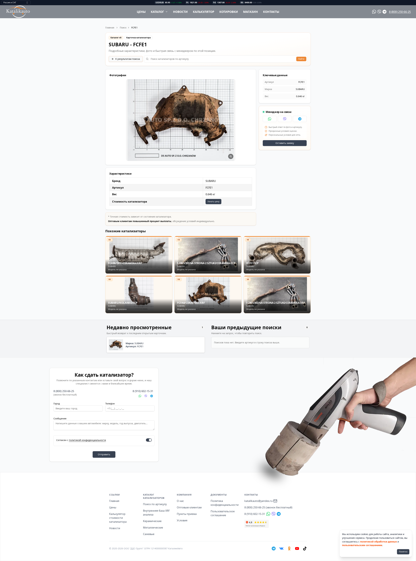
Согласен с (81, 440)
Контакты (271, 12)
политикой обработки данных (378, 541)
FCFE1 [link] (134, 27)
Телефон (110, 403)
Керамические (152, 521)
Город (56, 403)
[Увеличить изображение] (230, 156)
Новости (180, 12)
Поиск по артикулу (155, 504)
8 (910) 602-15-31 (143, 391)
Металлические (153, 527)
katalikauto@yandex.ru (258, 501)
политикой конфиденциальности (87, 440)
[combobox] (16, 3)
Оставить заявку (284, 143)
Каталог (157, 12)
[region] (180, 120)
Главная (109, 27)
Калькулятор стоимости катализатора (118, 517)
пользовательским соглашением (362, 545)
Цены (141, 12)
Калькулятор (203, 12)
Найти (301, 58)
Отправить (104, 454)
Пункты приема (187, 514)
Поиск (123, 27)
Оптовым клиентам (189, 507)
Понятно (403, 551)
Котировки (228, 12)
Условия (182, 520)
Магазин (250, 12)
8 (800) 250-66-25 (400, 12)
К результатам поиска (127, 58)
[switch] (149, 440)
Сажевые (148, 534)
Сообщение (59, 418)
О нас (180, 501)
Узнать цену (213, 201)
